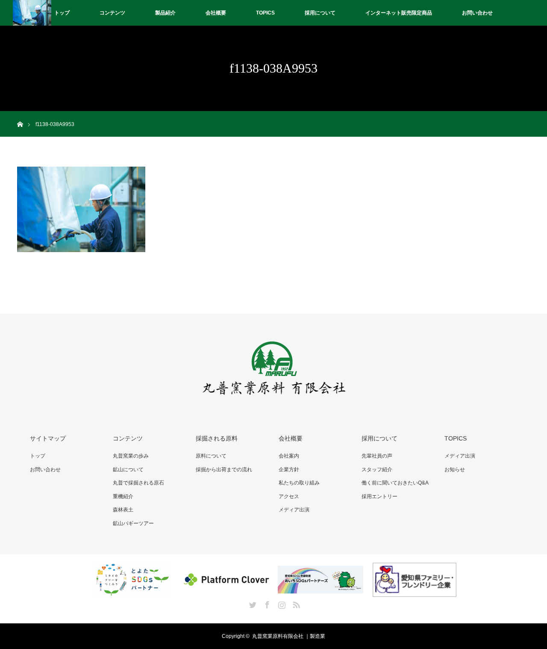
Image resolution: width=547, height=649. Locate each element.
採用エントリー (379, 496)
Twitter (251, 603)
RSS (295, 603)
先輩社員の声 (377, 456)
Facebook (266, 603)
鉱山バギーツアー (133, 523)
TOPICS (265, 13)
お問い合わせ (477, 13)
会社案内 (289, 456)
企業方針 (289, 470)
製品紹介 (165, 13)
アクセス (289, 496)
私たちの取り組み (299, 483)
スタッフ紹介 (377, 470)
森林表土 (123, 510)
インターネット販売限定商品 (398, 13)
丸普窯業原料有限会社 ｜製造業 (288, 636)
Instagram (280, 603)
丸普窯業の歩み (131, 456)
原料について (211, 456)
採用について (320, 13)
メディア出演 (294, 510)
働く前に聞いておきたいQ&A (395, 483)
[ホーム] (20, 114)
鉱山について (128, 470)
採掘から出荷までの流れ (224, 470)
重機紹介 (123, 496)
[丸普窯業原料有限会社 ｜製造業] (273, 399)
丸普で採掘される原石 (138, 483)
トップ (62, 13)
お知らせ (454, 470)
